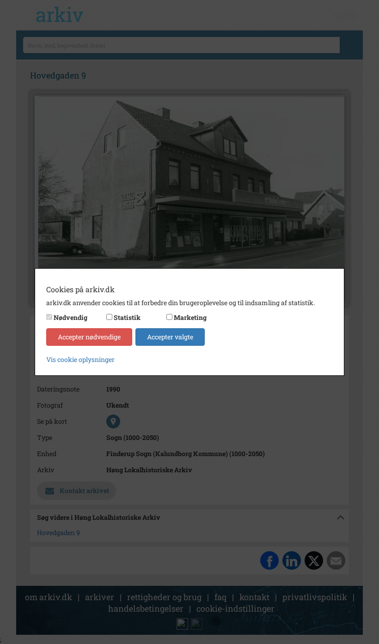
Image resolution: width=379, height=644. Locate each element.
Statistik (127, 317)
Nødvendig (70, 317)
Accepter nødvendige (89, 336)
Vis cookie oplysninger (80, 359)
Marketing (190, 317)
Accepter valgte (170, 336)
